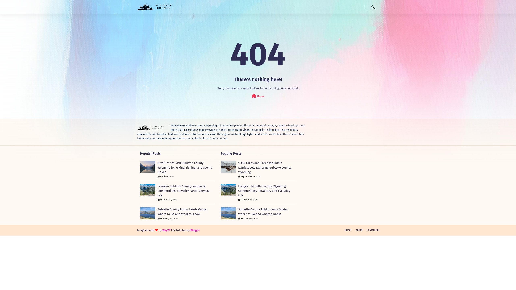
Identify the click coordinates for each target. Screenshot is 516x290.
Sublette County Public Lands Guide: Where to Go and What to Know (182, 212)
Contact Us (373, 230)
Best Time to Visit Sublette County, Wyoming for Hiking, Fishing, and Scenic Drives (185, 167)
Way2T (166, 230)
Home (260, 96)
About (359, 230)
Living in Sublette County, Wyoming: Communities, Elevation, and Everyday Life (183, 190)
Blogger (195, 230)
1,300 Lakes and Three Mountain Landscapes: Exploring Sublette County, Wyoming (265, 167)
